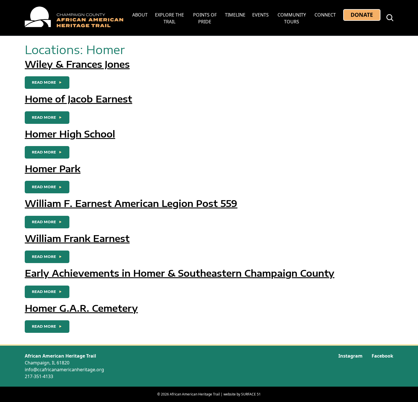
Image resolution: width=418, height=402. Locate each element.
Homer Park (52, 168)
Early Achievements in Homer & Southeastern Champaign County (179, 273)
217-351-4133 (39, 376)
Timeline (235, 15)
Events (260, 15)
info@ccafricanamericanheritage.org (64, 369)
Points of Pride (205, 18)
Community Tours (292, 18)
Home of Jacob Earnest (78, 98)
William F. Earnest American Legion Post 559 (131, 203)
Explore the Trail (169, 18)
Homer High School (70, 134)
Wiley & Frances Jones (77, 64)
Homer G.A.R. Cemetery (81, 308)
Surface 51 (251, 394)
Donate (362, 15)
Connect (325, 15)
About (140, 15)
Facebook (382, 356)
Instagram (350, 356)
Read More (50, 82)
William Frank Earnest (77, 238)
